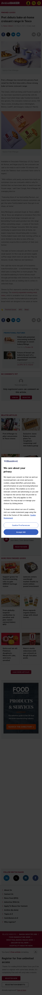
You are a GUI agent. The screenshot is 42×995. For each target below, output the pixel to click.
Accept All (21, 532)
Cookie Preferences (21, 525)
